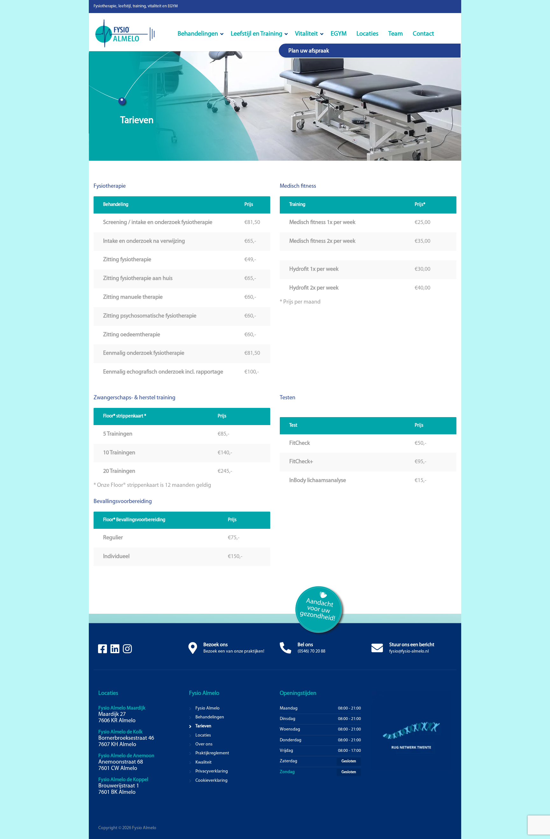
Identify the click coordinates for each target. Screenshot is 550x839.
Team (395, 34)
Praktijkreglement (212, 753)
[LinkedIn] (115, 651)
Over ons (204, 744)
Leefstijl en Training (256, 34)
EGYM (339, 34)
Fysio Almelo (207, 708)
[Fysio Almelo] (133, 35)
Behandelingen (198, 34)
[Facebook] (103, 651)
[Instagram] (127, 651)
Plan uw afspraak (308, 51)
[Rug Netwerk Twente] (411, 730)
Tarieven (203, 726)
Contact (423, 34)
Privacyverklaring (211, 771)
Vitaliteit (306, 34)
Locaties (367, 34)
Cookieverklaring (211, 780)
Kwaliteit (203, 762)
